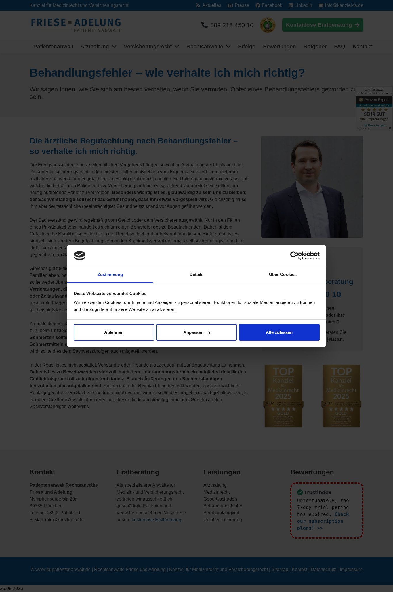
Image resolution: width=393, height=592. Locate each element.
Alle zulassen (279, 332)
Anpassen (193, 332)
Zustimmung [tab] (110, 274)
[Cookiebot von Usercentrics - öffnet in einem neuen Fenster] (294, 255)
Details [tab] (197, 274)
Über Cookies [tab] (283, 274)
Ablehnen (113, 332)
